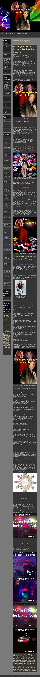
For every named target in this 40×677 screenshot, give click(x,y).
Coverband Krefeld (26, 657)
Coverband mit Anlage (22, 658)
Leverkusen (23, 669)
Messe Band (33, 661)
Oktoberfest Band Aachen (6, 339)
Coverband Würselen (5, 324)
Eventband (15, 667)
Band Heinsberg (5, 314)
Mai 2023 (5, 120)
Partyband (19, 670)
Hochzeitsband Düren (6, 333)
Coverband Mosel (15, 659)
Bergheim (23, 666)
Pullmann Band (6, 273)
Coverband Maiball (16, 658)
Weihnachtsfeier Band (20, 665)
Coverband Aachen (16, 655)
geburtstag (5, 329)
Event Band (5, 326)
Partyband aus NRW (25, 320)
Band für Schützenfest (32, 665)
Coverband (33, 654)
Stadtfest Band (34, 670)
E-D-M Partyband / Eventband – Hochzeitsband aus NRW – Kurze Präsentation (23, 49)
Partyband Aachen (5, 342)
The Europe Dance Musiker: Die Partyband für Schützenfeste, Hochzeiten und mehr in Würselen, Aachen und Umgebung (7, 49)
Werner (5, 90)
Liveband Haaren (7, 337)
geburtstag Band (27, 667)
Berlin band (30, 654)
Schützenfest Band (6, 276)
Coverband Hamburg (7, 168)
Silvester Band (6, 278)
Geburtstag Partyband (20, 660)
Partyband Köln (24, 670)
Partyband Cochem (16, 662)
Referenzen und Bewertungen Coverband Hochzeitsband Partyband (17, 33)
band (27, 665)
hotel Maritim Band (19, 661)
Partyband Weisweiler (25, 664)
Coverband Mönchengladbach (30, 658)
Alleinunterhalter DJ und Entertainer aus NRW (21, 183)
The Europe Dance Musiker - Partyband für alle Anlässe (7, 83)
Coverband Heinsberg (7, 170)
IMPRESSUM (3, 33)
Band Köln (14, 666)
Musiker (9, 338)
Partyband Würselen (32, 664)
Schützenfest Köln (28, 670)
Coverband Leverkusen (32, 657)
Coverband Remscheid (22, 659)
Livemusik (4, 338)
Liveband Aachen (5, 336)
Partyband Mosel (28, 663)
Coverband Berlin (21, 655)
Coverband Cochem (20, 656)
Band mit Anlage (19, 666)
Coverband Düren (26, 656)
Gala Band (23, 667)
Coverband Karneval (20, 657)
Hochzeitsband (29, 660)
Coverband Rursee (28, 659)
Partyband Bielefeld (7, 244)
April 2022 (5, 127)
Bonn (25, 666)
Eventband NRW (6, 206)
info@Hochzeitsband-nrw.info (23, 548)
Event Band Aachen (32, 666)
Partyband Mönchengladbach (21, 663)
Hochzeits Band (6, 332)
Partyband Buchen (5, 344)
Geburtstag (5, 211)
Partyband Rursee (19, 664)
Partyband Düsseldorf (22, 662)
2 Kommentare (16, 671)
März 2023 (5, 122)
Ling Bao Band (29, 661)
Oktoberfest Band (6, 237)
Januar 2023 (5, 125)
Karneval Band (24, 661)
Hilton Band (25, 660)
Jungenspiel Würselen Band (6, 335)
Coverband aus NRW (20, 654)
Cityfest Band (5, 317)
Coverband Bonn (27, 655)
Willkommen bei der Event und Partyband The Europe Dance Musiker (11, 36)
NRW (17, 670)
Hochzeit (5, 330)
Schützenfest (8, 350)
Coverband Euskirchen (32, 656)
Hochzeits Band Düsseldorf (17, 668)
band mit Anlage (26, 654)
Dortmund (28, 666)
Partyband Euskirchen (6, 346)
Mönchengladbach (27, 669)
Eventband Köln (19, 667)
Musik (6, 338)
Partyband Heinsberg (29, 662)
